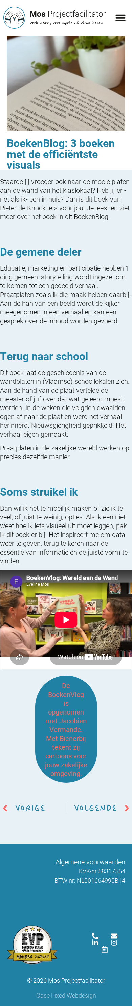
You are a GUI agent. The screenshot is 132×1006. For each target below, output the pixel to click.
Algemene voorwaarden (90, 861)
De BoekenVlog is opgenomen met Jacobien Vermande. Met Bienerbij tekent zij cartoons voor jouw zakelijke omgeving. (66, 729)
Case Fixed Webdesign (66, 995)
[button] (120, 17)
